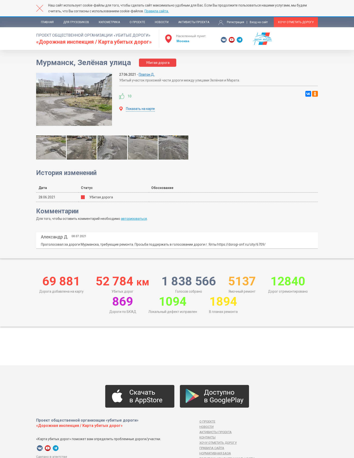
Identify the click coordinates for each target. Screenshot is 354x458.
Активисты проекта (193, 22)
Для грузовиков (76, 22)
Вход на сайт (259, 22)
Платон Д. (147, 74)
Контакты (207, 437)
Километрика (109, 22)
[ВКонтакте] (308, 94)
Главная (47, 22)
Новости (162, 22)
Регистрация (235, 22)
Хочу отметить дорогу (296, 22)
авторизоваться (134, 219)
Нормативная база (215, 453)
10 (129, 96)
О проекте (137, 22)
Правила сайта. (156, 11)
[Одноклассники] (315, 94)
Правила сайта (211, 448)
